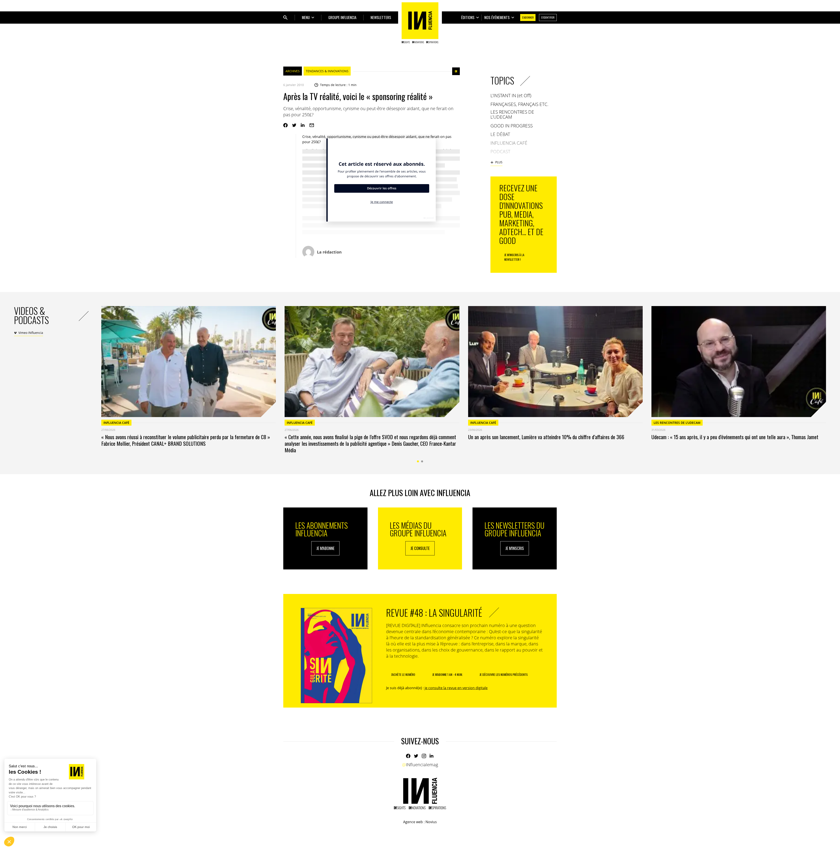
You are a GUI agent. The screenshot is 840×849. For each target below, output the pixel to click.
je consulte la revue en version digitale (456, 687)
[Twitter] (294, 125)
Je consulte (420, 548)
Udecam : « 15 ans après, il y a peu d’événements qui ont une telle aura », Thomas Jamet (734, 437)
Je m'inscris (514, 548)
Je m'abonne (325, 548)
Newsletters (381, 17)
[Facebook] (285, 125)
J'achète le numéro (403, 674)
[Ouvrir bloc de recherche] (285, 17)
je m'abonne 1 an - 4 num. (447, 674)
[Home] (420, 22)
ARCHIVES (292, 71)
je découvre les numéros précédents (504, 674)
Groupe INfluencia (342, 17)
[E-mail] (312, 125)
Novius (431, 821)
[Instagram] (424, 756)
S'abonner (528, 17)
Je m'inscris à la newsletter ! (514, 257)
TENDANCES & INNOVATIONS (327, 71)
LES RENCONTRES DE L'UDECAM (677, 423)
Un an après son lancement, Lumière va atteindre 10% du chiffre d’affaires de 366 (546, 437)
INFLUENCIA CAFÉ (116, 423)
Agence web (413, 821)
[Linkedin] (303, 125)
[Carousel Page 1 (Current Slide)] (418, 461)
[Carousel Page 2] (422, 461)
